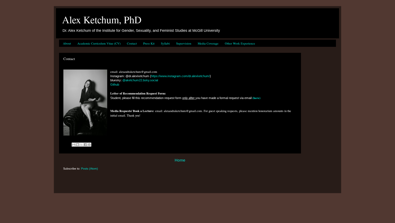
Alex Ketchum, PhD (102, 19)
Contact (132, 43)
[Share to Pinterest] (89, 145)
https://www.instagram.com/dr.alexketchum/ (180, 76)
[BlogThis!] (78, 145)
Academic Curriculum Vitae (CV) (99, 43)
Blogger (238, 184)
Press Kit (149, 43)
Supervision (183, 43)
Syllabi (165, 43)
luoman (211, 184)
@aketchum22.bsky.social (140, 80)
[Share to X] (81, 145)
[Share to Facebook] (85, 145)
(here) (256, 98)
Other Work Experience (240, 43)
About (67, 43)
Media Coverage (208, 43)
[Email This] (74, 145)
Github (114, 84)
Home (180, 160)
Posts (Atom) (89, 168)
